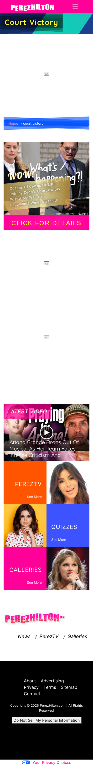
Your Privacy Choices (51, 762)
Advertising (52, 680)
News (24, 636)
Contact (32, 693)
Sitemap (69, 687)
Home (13, 123)
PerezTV (49, 636)
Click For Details (46, 223)
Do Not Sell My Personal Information (47, 720)
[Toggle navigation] (75, 6)
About (30, 680)
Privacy (31, 687)
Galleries (77, 636)
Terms (49, 687)
